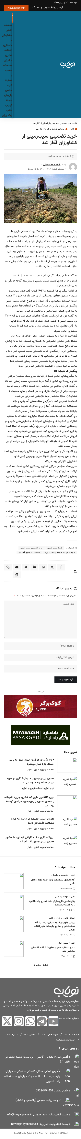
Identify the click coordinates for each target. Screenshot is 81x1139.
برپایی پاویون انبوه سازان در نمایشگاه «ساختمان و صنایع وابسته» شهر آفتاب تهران (54, 926)
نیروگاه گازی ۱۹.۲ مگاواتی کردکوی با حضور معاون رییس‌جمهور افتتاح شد (30, 839)
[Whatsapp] (30, 1021)
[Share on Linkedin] (34, 567)
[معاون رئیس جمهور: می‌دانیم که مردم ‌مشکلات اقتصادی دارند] (67, 824)
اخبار (72, 129)
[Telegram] (42, 1021)
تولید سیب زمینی (54, 547)
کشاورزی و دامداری (59, 875)
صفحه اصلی (63, 943)
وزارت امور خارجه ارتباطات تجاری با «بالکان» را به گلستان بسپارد (52, 903)
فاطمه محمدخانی (51, 164)
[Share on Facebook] (61, 567)
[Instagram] (19, 1021)
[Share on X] (52, 567)
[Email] (17, 567)
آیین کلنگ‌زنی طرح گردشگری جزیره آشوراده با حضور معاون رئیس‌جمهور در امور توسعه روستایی (29, 801)
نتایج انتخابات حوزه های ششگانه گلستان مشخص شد (53, 949)
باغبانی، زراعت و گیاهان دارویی (50, 129)
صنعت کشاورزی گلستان (29, 552)
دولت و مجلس (61, 896)
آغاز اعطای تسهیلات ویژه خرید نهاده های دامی (53, 881)
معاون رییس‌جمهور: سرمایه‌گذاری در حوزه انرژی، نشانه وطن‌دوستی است (30, 781)
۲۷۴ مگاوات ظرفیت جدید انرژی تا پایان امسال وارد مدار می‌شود (31, 762)
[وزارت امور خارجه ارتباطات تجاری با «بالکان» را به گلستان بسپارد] (14, 902)
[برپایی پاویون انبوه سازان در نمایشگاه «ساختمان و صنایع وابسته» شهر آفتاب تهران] (14, 924)
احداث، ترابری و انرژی (44, 769)
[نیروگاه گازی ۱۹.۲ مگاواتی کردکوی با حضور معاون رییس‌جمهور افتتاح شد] (67, 843)
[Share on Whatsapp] (43, 567)
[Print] (17, 574)
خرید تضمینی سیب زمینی (31, 547)
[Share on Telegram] (25, 567)
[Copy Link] (8, 567)
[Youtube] (53, 1021)
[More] (8, 574)
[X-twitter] (7, 1021)
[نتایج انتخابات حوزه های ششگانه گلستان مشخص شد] (14, 949)
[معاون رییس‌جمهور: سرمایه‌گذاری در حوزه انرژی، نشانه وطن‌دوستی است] (67, 784)
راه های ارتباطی (70, 1049)
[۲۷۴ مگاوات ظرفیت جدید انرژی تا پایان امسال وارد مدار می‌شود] (67, 765)
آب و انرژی (49, 788)
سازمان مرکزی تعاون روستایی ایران (59, 552)
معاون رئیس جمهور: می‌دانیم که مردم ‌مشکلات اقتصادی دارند (32, 821)
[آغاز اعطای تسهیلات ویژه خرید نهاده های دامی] (14, 881)
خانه (75, 123)
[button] (17, 64)
